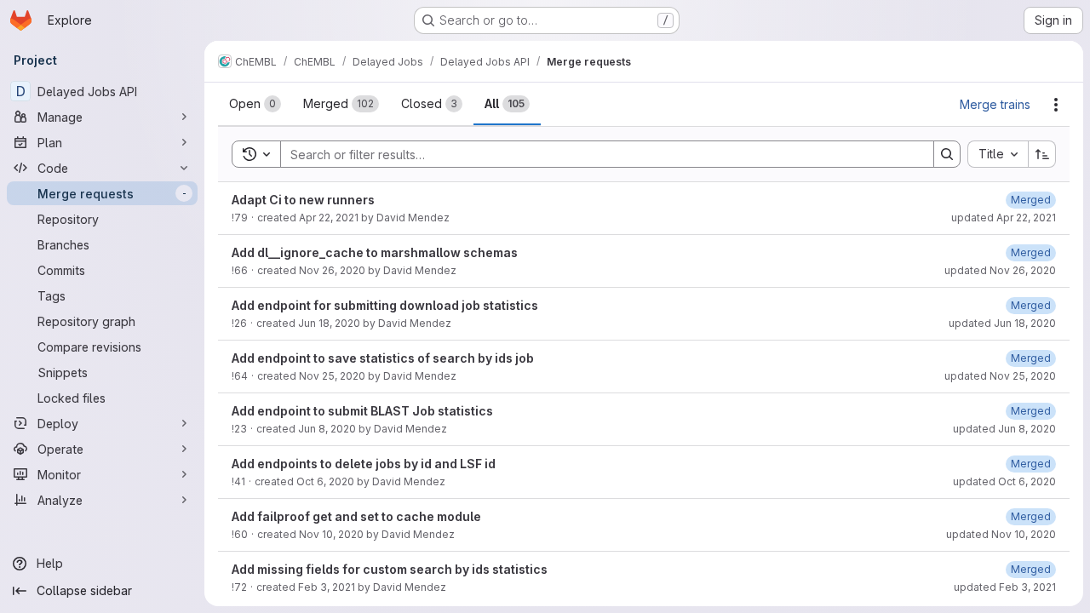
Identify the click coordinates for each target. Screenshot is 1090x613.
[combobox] (997, 154)
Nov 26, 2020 (332, 270)
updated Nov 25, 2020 (1000, 376)
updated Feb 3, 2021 (1005, 587)
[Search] (947, 154)
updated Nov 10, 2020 (1001, 534)
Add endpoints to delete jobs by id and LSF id (364, 463)
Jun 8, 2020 (327, 428)
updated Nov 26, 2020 (1000, 270)
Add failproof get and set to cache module (356, 516)
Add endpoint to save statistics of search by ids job (383, 358)
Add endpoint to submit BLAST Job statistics (362, 411)
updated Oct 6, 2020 (1004, 481)
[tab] (255, 104)
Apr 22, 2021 (329, 217)
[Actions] (1056, 104)
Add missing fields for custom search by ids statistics (390, 569)
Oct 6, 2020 (325, 481)
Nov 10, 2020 (331, 534)
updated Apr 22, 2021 (1003, 217)
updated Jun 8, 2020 (1004, 428)
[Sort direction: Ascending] (1042, 154)
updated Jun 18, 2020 (1002, 323)
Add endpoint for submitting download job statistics (385, 305)
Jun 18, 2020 (329, 323)
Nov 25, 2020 (332, 376)
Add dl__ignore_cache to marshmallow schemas (375, 252)
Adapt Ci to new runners (303, 199)
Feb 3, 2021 (326, 587)
